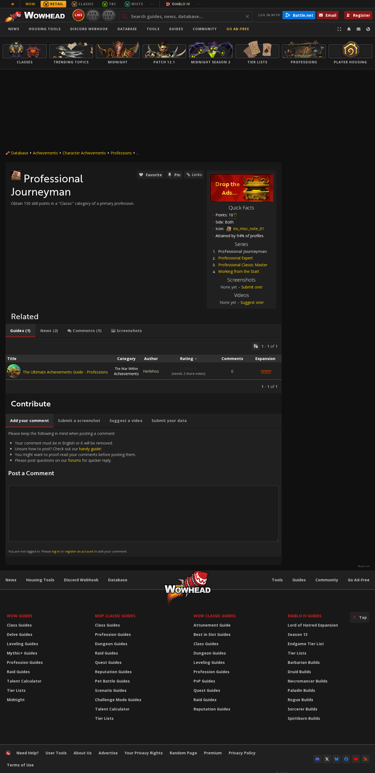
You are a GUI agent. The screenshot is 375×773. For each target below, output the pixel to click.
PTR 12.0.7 (108, 15)
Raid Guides (18, 671)
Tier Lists (16, 690)
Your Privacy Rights (144, 752)
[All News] (12, 4)
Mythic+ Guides (22, 653)
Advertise (108, 752)
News (13, 29)
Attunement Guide (212, 625)
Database (127, 29)
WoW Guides (19, 615)
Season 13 (297, 634)
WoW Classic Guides (215, 615)
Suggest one (251, 302)
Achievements (45, 152)
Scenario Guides (111, 690)
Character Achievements (84, 152)
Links (197, 174)
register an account (79, 551)
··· (152, 4)
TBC (112, 4)
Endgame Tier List (306, 643)
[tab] (20, 331)
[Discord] (317, 759)
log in (56, 551)
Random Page (183, 752)
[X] (327, 759)
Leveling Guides (22, 643)
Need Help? (27, 752)
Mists (137, 4)
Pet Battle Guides (112, 681)
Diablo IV (181, 4)
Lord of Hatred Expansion (313, 625)
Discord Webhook (89, 29)
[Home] (37, 15)
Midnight (16, 699)
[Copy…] (256, 346)
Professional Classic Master (242, 264)
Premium (213, 752)
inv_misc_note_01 (248, 228)
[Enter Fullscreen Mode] (339, 29)
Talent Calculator (24, 681)
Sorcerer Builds (302, 709)
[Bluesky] (336, 759)
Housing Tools (40, 579)
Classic (86, 4)
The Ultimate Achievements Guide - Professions (65, 372)
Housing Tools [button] (45, 29)
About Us (83, 752)
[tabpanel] (143, 365)
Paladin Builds (301, 690)
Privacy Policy (242, 752)
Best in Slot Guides (212, 634)
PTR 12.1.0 (93, 15)
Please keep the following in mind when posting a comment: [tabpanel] (72, 492)
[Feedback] (358, 29)
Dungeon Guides (111, 643)
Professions (121, 152)
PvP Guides (204, 681)
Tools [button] (153, 29)
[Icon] (16, 175)
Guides (176, 29)
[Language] (368, 29)
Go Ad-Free (237, 29)
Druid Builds (299, 671)
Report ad (364, 566)
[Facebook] (346, 759)
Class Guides (19, 625)
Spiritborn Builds (304, 718)
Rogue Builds (300, 699)
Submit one (251, 287)
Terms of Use (20, 765)
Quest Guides (108, 662)
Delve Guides (19, 634)
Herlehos (151, 371)
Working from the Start (238, 271)
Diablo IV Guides (304, 615)
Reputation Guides (113, 671)
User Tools (56, 752)
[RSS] (365, 759)
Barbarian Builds (304, 662)
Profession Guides (25, 662)
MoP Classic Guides (115, 615)
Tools (277, 579)
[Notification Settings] (349, 29)
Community (205, 29)
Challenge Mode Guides (118, 699)
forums (74, 460)
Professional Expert (235, 258)
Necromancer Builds (308, 681)
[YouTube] (356, 759)
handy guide (89, 448)
